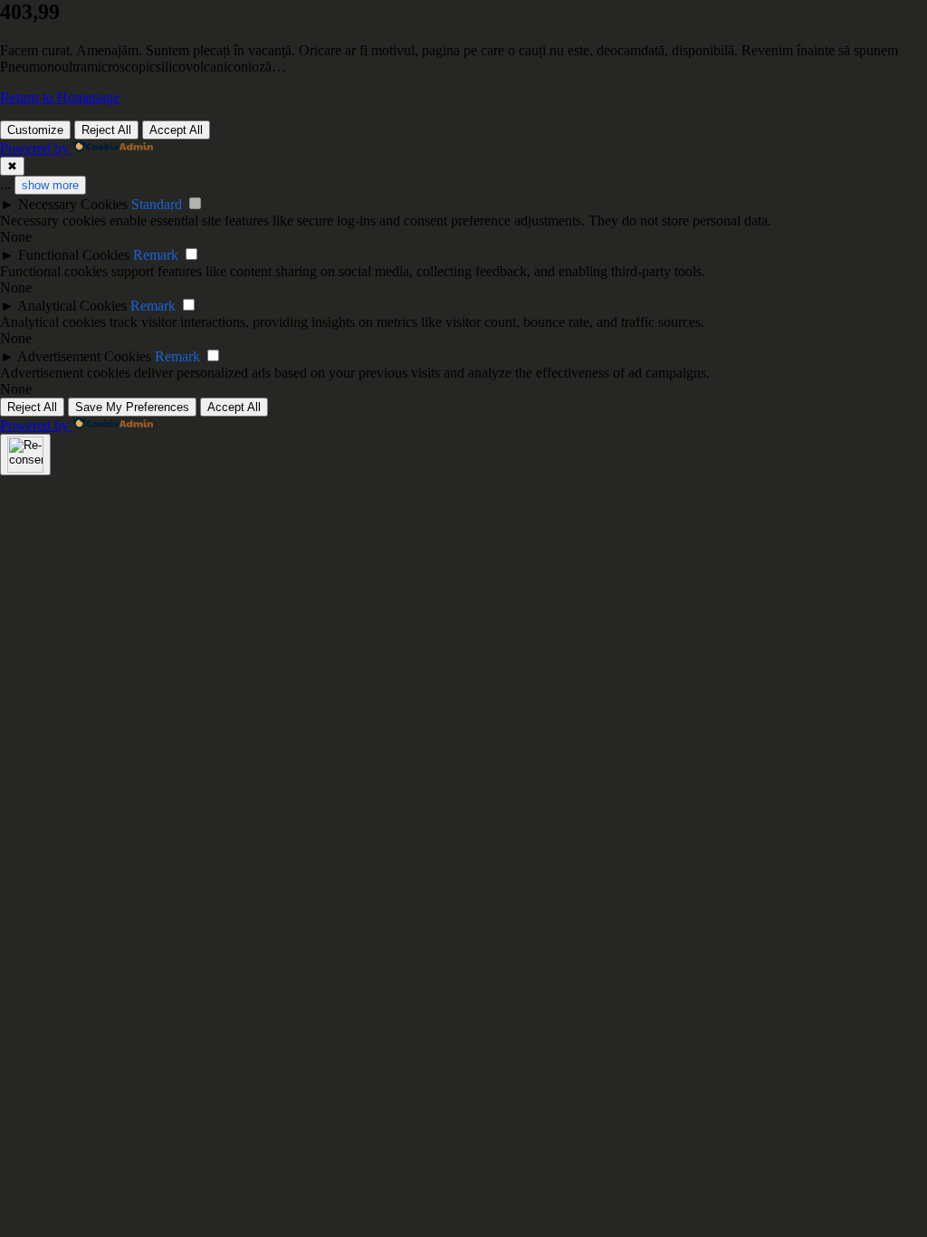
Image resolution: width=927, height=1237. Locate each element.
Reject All (106, 130)
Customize (35, 130)
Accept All (176, 130)
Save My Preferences (132, 407)
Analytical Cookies (72, 305)
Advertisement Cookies (84, 356)
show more (50, 185)
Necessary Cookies (73, 204)
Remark (155, 255)
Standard (156, 204)
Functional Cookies (73, 255)
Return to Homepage (59, 97)
